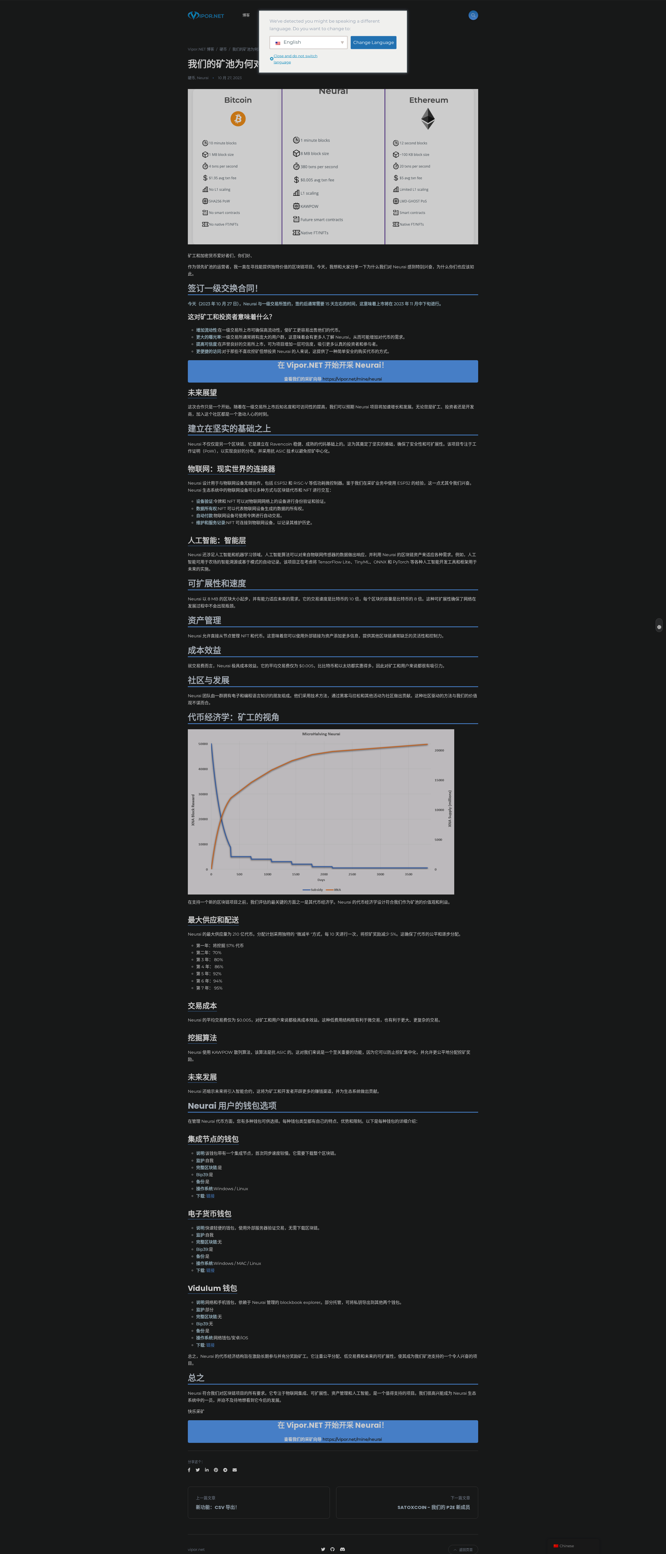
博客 (246, 15)
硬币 (191, 77)
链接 (210, 1196)
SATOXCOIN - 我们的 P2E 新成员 (434, 1507)
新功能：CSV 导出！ (218, 1507)
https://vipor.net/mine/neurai (352, 379)
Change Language (373, 42)
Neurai (203, 77)
